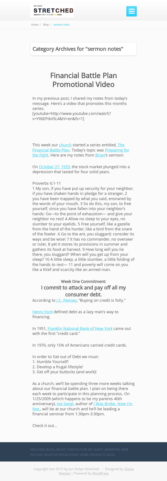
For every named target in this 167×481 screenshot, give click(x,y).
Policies (36, 455)
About (60, 449)
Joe (65, 403)
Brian (100, 155)
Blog (50, 449)
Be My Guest (93, 449)
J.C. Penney (67, 300)
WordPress (100, 473)
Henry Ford (42, 311)
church (65, 144)
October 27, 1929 (54, 166)
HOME (84, 455)
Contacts (75, 449)
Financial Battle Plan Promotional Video (83, 79)
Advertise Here (116, 449)
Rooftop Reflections (61, 455)
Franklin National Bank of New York (80, 328)
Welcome (37, 449)
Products (98, 455)
